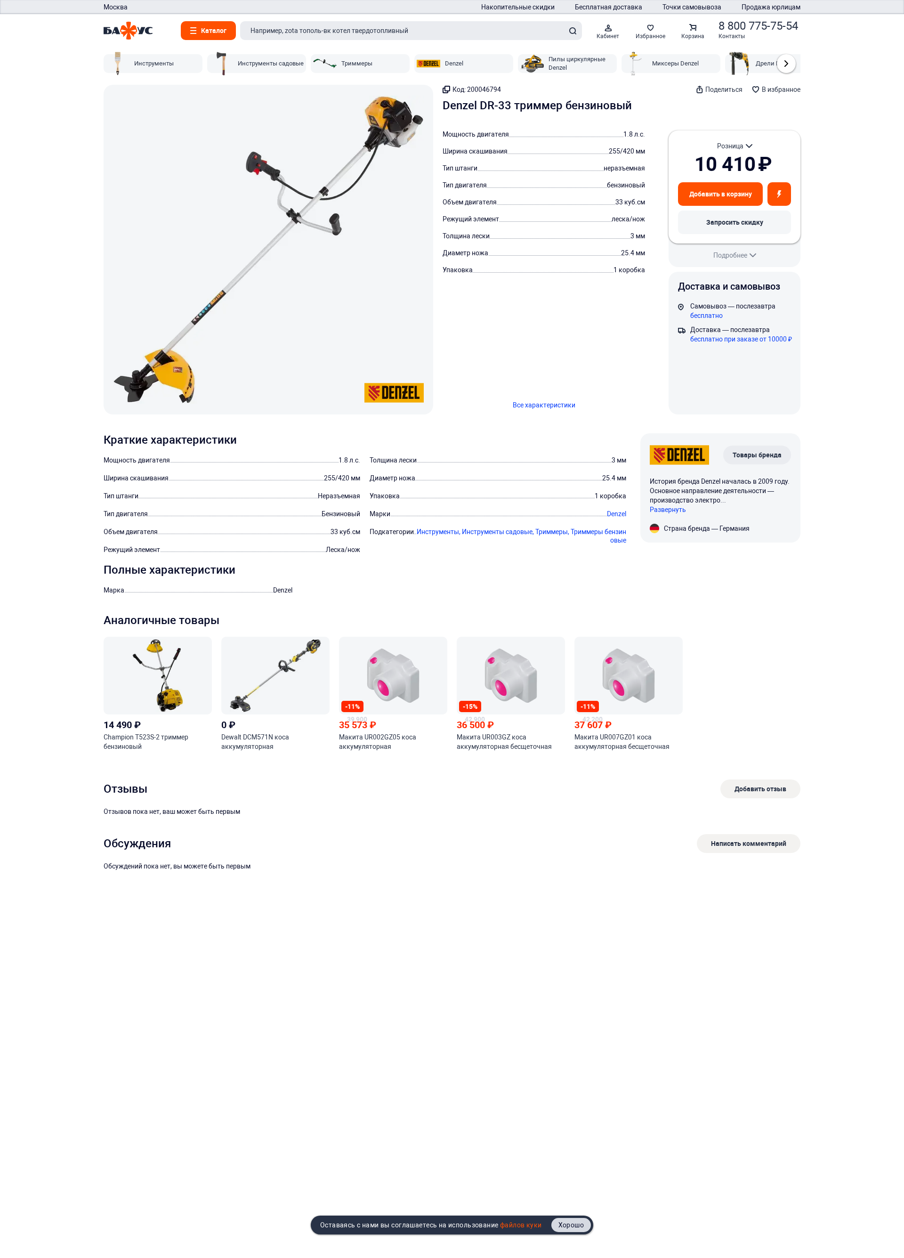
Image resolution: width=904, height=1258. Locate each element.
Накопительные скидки (518, 7)
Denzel (616, 514)
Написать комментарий (748, 843)
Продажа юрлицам (771, 7)
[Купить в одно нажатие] (779, 194)
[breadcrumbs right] (786, 63)
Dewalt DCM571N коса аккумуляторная (255, 741)
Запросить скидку (734, 222)
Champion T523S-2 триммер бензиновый (146, 741)
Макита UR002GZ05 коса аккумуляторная (377, 741)
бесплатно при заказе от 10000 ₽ (741, 339)
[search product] (572, 30)
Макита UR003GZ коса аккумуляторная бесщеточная (504, 741)
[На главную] (128, 30)
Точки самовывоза (691, 7)
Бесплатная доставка (608, 7)
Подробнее (730, 255)
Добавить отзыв (760, 788)
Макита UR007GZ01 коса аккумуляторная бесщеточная (622, 741)
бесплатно (706, 315)
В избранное (781, 89)
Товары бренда (757, 454)
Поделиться (724, 89)
